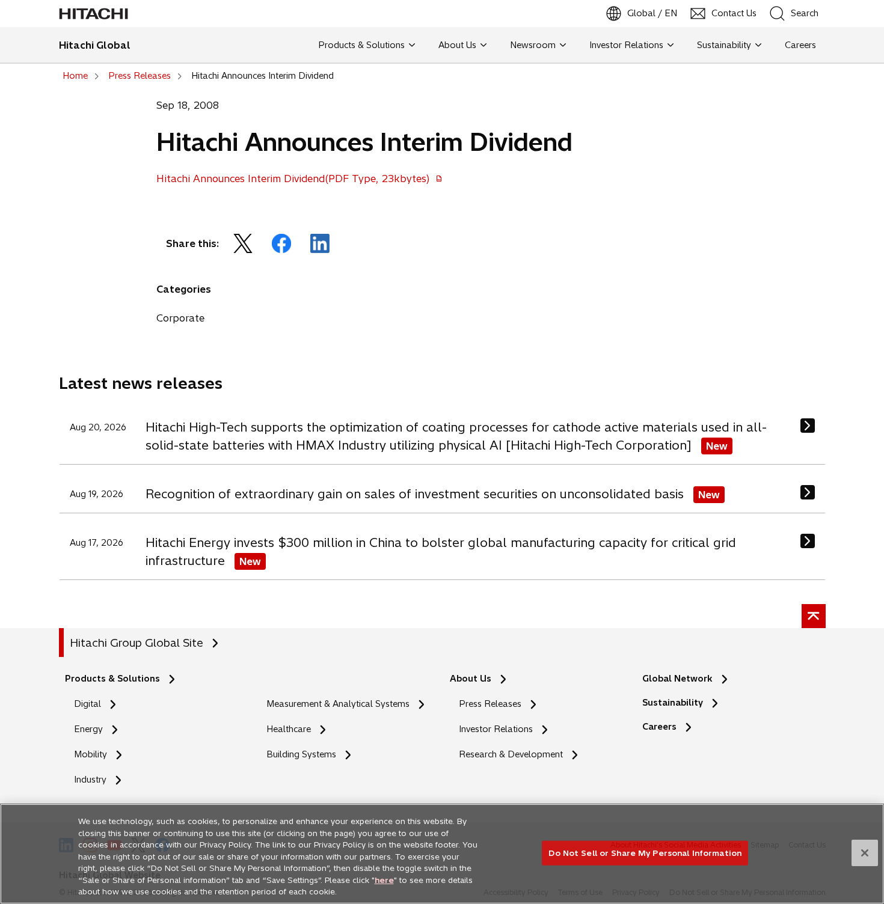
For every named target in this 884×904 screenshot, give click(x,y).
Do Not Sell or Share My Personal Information (644, 852)
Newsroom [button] (533, 45)
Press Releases (490, 703)
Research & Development (511, 754)
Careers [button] (798, 45)
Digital (87, 703)
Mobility (90, 754)
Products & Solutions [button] (361, 45)
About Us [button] (457, 45)
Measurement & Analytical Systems (338, 703)
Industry (90, 779)
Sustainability (672, 702)
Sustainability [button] (724, 45)
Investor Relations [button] (626, 45)
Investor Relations (496, 729)
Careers (662, 727)
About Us (470, 678)
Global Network (677, 678)
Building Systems (301, 754)
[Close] (865, 853)
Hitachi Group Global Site (136, 643)
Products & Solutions (112, 678)
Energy (88, 729)
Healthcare (288, 729)
